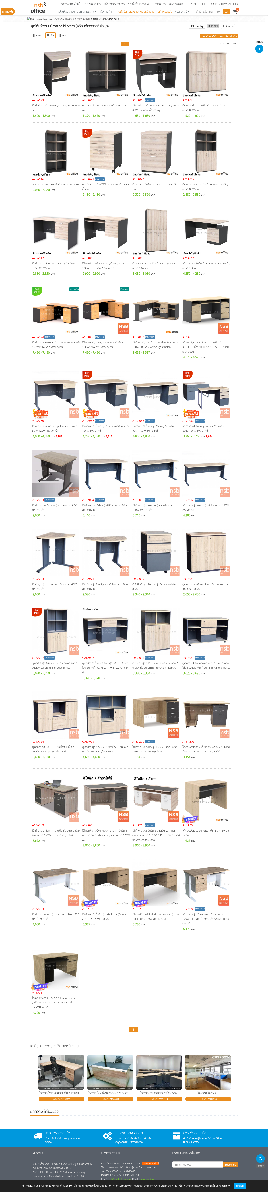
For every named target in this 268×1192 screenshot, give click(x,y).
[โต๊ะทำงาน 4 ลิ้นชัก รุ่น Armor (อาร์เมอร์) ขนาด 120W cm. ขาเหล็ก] (206, 394)
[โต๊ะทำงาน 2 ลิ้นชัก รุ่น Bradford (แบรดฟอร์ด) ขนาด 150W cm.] (206, 231)
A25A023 (38, 100)
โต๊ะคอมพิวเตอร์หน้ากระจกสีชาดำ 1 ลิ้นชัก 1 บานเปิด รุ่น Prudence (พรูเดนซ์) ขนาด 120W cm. (106, 835)
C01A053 (188, 579)
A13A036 (88, 337)
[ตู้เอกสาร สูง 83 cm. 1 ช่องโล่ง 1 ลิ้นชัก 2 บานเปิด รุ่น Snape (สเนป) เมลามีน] (56, 715)
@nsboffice (147, 1179)
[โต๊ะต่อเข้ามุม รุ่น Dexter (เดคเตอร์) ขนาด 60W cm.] (56, 73)
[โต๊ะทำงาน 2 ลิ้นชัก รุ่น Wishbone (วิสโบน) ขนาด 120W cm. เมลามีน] (106, 882)
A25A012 (38, 258)
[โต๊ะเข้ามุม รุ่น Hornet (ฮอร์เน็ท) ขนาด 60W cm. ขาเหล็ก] (56, 552)
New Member (229, 4)
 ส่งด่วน (213, 26)
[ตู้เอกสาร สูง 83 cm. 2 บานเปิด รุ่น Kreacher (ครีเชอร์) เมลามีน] (206, 552)
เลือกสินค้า (106, 12)
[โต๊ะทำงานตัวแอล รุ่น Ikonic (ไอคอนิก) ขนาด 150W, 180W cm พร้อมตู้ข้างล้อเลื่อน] (156, 310)
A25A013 (88, 258)
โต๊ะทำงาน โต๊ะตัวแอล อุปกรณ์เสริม (71, 18)
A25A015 (138, 100)
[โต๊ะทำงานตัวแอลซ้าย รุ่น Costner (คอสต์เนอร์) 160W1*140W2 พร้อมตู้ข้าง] (56, 310)
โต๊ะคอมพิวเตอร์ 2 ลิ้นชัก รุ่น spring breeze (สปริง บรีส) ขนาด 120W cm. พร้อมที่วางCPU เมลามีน (54, 1003)
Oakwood (176, 4)
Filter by (198, 26)
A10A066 (38, 421)
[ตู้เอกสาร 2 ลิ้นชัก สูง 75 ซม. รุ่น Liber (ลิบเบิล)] (156, 152)
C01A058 (138, 658)
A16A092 (138, 337)
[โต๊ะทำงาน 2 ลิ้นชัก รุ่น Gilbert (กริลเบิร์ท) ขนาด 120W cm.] (56, 231)
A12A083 (38, 909)
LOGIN (213, 4)
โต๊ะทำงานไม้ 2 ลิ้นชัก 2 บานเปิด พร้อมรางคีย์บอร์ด (112, 1093)
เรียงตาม (229, 26)
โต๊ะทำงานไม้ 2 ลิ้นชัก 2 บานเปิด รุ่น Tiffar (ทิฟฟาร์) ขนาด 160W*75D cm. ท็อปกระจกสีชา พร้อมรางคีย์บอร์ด (156, 835)
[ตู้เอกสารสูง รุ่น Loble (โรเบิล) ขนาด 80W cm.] (56, 152)
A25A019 (88, 100)
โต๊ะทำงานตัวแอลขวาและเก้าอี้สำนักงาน (158, 1093)
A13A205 (188, 741)
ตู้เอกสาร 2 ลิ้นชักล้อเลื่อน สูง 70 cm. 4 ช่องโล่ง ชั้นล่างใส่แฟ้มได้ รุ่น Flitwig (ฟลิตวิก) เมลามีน (106, 668)
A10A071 (88, 579)
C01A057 (88, 658)
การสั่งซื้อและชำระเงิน (139, 4)
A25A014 (188, 258)
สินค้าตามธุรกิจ (85, 12)
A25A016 (38, 179)
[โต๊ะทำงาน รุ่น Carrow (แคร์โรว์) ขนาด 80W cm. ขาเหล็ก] (56, 473)
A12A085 (188, 909)
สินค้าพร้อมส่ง (164, 12)
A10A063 (38, 500)
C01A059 (88, 741)
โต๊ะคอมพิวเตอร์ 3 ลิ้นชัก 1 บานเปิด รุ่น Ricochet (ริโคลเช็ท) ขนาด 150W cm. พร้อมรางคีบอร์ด (205, 347)
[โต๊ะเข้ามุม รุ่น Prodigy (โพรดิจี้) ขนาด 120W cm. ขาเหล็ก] (106, 552)
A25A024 (38, 337)
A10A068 (138, 421)
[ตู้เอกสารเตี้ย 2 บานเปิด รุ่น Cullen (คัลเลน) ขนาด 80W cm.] (206, 73)
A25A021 (88, 179)
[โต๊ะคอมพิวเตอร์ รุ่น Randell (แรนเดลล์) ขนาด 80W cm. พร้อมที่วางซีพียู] (156, 73)
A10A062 (188, 500)
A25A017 (188, 179)
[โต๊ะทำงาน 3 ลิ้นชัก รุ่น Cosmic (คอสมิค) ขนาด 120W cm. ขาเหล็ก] (106, 394)
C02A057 (38, 658)
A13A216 (138, 825)
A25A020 (188, 100)
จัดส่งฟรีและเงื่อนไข (71, 4)
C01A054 (38, 741)
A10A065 (138, 500)
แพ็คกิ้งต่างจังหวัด (114, 4)
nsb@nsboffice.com (120, 1179)
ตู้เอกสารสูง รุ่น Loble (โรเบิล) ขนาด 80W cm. (56, 185)
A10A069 (188, 421)
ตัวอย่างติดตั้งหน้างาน (141, 12)
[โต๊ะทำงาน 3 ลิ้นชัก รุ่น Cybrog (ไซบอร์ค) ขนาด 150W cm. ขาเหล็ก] (156, 394)
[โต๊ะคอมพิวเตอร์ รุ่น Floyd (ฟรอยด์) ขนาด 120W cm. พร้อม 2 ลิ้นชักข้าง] (106, 231)
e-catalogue (194, 4)
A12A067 (88, 825)
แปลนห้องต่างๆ (66, 12)
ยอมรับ (240, 1185)
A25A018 (138, 258)
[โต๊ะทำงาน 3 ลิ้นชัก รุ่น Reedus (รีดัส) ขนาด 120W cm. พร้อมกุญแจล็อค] (156, 715)
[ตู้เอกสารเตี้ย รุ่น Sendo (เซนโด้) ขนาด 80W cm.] (106, 73)
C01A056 (188, 658)
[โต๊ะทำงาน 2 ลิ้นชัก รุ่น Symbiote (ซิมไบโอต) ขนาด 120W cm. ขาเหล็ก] (56, 394)
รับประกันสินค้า (93, 4)
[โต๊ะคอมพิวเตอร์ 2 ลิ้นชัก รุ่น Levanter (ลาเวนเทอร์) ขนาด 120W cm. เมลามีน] (156, 882)
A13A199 (38, 825)
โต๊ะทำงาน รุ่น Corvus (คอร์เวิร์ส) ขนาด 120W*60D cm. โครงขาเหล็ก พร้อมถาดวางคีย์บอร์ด (205, 919)
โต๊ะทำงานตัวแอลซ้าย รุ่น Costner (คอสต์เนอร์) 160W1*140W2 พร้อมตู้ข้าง (56, 345)
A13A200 (138, 741)
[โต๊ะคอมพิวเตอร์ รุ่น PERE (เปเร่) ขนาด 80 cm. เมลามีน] (206, 798)
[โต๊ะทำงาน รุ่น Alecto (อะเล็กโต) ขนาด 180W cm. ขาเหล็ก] (206, 473)
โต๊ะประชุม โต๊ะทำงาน (207, 1093)
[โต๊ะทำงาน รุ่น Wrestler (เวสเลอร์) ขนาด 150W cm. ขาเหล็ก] (156, 473)
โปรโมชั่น (122, 12)
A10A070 (188, 337)
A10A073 (38, 579)
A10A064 (88, 500)
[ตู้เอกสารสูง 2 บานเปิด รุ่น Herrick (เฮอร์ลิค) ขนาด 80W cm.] (206, 152)
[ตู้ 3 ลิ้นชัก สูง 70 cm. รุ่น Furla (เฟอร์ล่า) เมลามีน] (156, 552)
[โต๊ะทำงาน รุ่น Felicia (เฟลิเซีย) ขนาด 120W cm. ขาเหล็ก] (106, 473)
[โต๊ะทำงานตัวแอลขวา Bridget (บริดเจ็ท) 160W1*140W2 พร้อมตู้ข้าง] (106, 310)
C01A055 (138, 579)
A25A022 (138, 179)
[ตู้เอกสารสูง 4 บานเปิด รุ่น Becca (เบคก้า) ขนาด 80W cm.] (156, 231)
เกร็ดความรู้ (180, 12)
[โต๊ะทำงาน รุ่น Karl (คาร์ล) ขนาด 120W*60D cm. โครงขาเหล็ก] (56, 882)
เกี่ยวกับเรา (160, 4)
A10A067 (88, 421)
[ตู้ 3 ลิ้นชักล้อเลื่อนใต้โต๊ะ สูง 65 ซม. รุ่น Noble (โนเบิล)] (106, 152)
